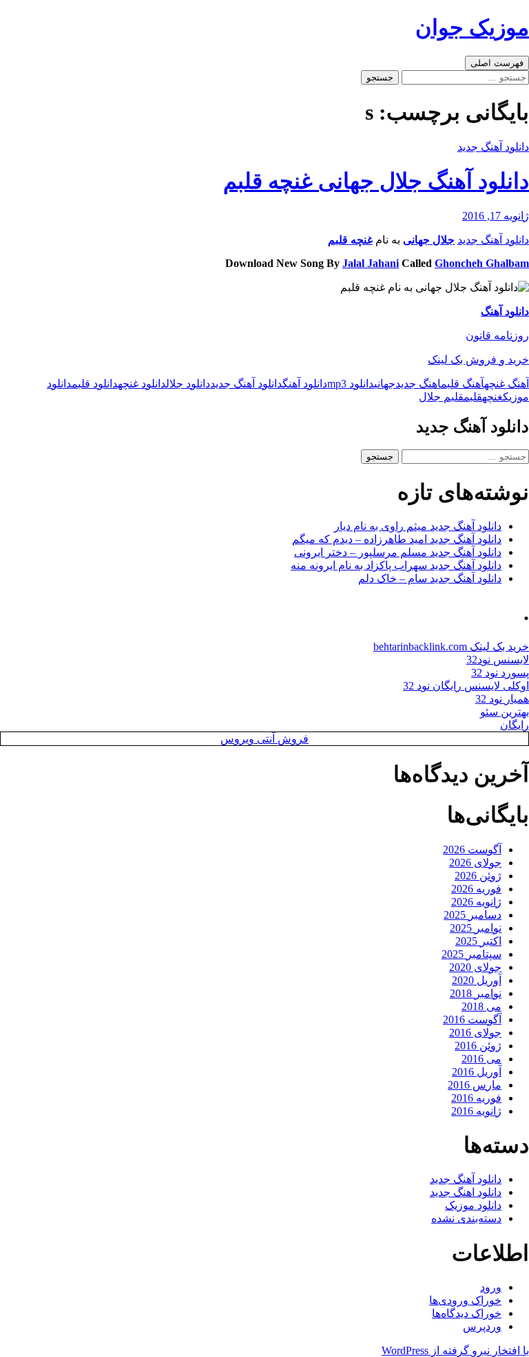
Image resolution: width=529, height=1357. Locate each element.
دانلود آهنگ (505, 311)
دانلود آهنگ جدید (493, 147)
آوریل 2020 (476, 980)
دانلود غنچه (142, 383)
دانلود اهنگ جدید (465, 1192)
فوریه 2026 (476, 889)
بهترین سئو (504, 712)
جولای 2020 (475, 967)
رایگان (514, 725)
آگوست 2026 (472, 849)
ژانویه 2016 (476, 1111)
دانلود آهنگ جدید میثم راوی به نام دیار (417, 526)
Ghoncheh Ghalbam (482, 263)
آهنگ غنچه (506, 383)
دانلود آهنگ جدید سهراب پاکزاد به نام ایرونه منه (396, 565)
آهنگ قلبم (462, 383)
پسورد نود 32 (500, 672)
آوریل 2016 (476, 1072)
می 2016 (481, 1059)
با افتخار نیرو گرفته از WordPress (455, 1350)
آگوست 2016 (472, 1019)
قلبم (473, 397)
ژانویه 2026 (476, 902)
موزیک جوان (472, 27)
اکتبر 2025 (478, 941)
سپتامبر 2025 (471, 954)
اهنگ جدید (418, 383)
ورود (490, 1287)
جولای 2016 (475, 1032)
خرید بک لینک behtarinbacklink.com (451, 646)
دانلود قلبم (95, 383)
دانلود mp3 (350, 383)
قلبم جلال (441, 397)
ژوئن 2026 (478, 875)
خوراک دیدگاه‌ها (466, 1313)
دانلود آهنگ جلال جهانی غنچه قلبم (376, 181)
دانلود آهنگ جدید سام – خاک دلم (429, 578)
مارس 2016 (474, 1085)
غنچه (492, 397)
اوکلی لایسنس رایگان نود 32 (466, 686)
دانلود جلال (188, 383)
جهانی (384, 383)
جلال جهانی (429, 240)
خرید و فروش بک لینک (478, 359)
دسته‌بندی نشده (466, 1218)
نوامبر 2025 (475, 928)
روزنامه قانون (497, 335)
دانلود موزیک (473, 1205)
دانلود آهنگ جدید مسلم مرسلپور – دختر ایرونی (397, 552)
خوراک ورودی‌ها (465, 1300)
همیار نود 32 (502, 699)
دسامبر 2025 (472, 915)
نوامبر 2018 (475, 993)
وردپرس (482, 1326)
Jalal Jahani (370, 263)
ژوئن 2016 (478, 1045)
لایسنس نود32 (497, 659)
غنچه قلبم (350, 240)
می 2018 (481, 1006)
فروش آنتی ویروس (264, 739)
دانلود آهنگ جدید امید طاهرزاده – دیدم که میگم (396, 539)
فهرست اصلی (496, 63)
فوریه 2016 (476, 1098)
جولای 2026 (475, 862)
